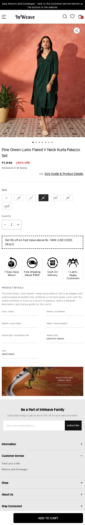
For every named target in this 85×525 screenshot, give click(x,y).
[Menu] (4, 17)
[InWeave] (25, 16)
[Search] (63, 16)
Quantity (6, 216)
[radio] (7, 197)
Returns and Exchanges (15, 469)
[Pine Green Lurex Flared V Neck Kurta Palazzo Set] (42, 80)
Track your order (11, 463)
